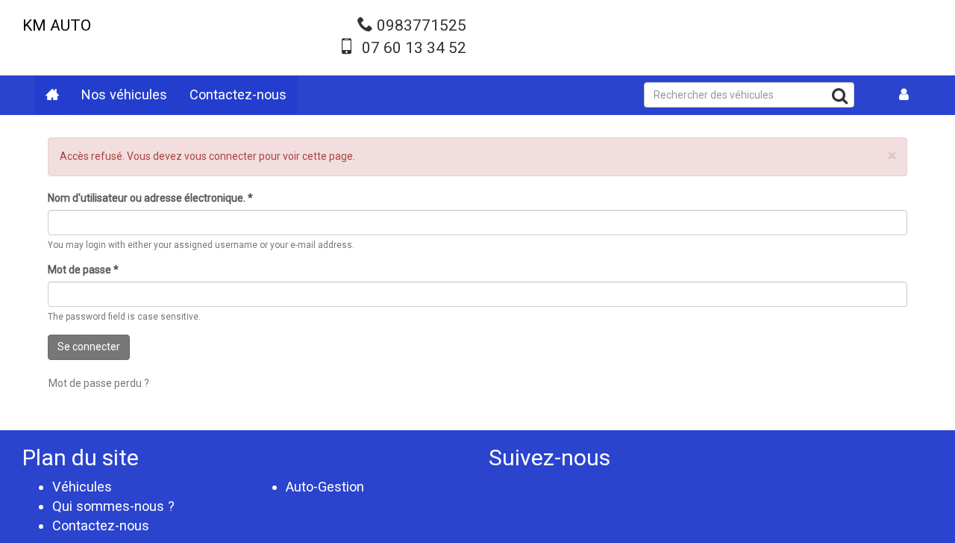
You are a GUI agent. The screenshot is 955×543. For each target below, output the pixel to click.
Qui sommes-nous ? (113, 506)
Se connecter (88, 347)
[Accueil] (52, 95)
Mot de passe (83, 270)
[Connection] (904, 95)
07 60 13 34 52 (414, 48)
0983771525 (421, 25)
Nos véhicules (124, 94)
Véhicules (82, 486)
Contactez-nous (238, 94)
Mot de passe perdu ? (98, 383)
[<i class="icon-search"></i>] (840, 98)
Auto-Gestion (325, 486)
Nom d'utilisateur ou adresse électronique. (150, 198)
